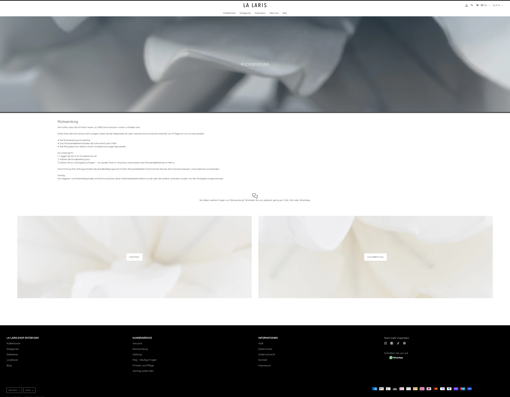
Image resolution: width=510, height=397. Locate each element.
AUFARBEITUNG (375, 257)
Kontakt (134, 257)
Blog (9, 365)
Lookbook (12, 359)
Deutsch (13, 390)
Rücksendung (140, 349)
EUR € (496, 5)
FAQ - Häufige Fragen (145, 359)
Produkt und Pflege (143, 365)
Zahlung (137, 354)
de (486, 5)
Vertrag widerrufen (143, 370)
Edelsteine (12, 354)
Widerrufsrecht (266, 354)
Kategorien (13, 349)
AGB (260, 343)
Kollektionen (13, 343)
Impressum (264, 365)
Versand (137, 343)
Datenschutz (265, 349)
